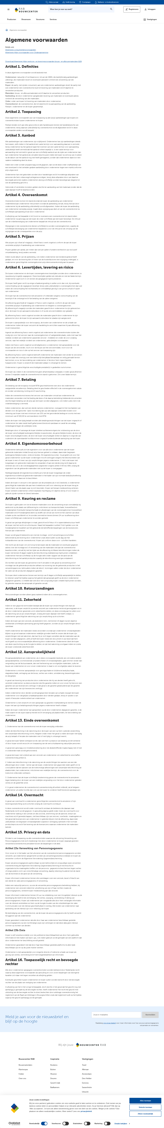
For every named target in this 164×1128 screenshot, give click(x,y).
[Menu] (8, 9)
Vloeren (53, 1074)
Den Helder (86, 1078)
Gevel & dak (55, 1083)
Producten (11, 19)
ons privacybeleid (109, 1023)
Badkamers (54, 1087)
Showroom (26, 19)
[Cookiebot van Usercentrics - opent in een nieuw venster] (14, 1123)
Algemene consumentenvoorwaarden (20, 50)
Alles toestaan (145, 1101)
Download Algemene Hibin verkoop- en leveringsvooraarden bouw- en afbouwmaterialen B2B (43, 61)
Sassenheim (87, 1087)
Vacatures (40, 19)
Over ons (22, 1078)
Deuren (53, 1078)
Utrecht (85, 1092)
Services (53, 19)
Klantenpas (23, 1070)
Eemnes (85, 1083)
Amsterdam (87, 1074)
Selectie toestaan (145, 1107)
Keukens (53, 1065)
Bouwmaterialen (25, 1065)
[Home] (26, 10)
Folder (21, 1074)
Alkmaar (85, 1070)
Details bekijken (121, 1124)
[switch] (65, 1123)
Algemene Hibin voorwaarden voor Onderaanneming (26, 53)
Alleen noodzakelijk (145, 1114)
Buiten (53, 1070)
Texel (84, 1065)
